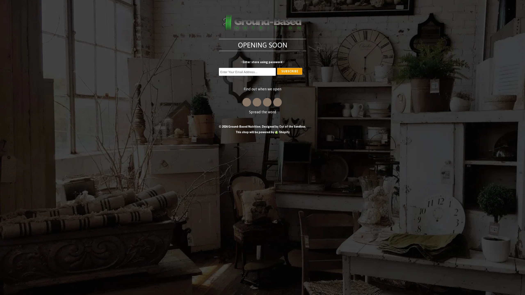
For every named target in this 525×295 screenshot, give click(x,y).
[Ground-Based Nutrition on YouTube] (277, 102)
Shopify (284, 132)
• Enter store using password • (262, 62)
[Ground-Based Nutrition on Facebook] (257, 102)
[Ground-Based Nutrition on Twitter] (267, 102)
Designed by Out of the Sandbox (283, 126)
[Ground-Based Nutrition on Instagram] (246, 102)
